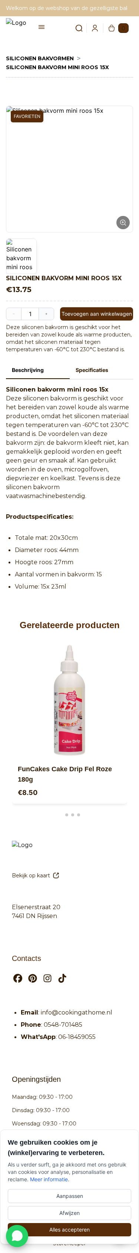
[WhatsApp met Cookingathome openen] (17, 1236)
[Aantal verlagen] (13, 314)
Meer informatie (49, 1179)
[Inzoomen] (123, 222)
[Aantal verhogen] (46, 314)
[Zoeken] (74, 28)
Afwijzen (69, 1213)
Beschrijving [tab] (28, 370)
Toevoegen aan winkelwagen (97, 314)
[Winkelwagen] (111, 28)
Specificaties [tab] (92, 370)
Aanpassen (69, 1196)
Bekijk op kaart (31, 875)
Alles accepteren (69, 1229)
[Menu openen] (41, 27)
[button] (69, 169)
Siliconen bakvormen (40, 58)
